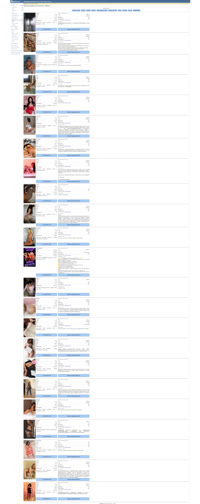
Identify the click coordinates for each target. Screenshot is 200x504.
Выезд (17, 32)
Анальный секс (17, 36)
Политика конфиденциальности (16, 50)
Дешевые (93, 10)
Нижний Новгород (17, 15)
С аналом (130, 10)
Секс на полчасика (17, 39)
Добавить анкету (109, 503)
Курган (17, 12)
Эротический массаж (17, 37)
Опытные (88, 10)
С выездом (125, 10)
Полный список (136, 10)
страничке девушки (68, 40)
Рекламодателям (14, 48)
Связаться (114, 503)
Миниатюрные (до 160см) (102, 10)
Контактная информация (15, 53)
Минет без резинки (17, 33)
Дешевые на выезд (76, 10)
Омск (17, 20)
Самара (17, 21)
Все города (17, 5)
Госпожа (17, 40)
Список (12, 30)
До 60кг (119, 10)
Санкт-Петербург (17, 23)
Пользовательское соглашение (16, 52)
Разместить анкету (14, 45)
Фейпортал (25, 3)
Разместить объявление (15, 47)
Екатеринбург (17, 7)
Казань (17, 8)
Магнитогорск (17, 13)
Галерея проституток (14, 29)
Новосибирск (17, 18)
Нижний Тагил (17, 16)
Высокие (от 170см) (113, 10)
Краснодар (17, 10)
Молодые (83, 10)
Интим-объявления (14, 26)
